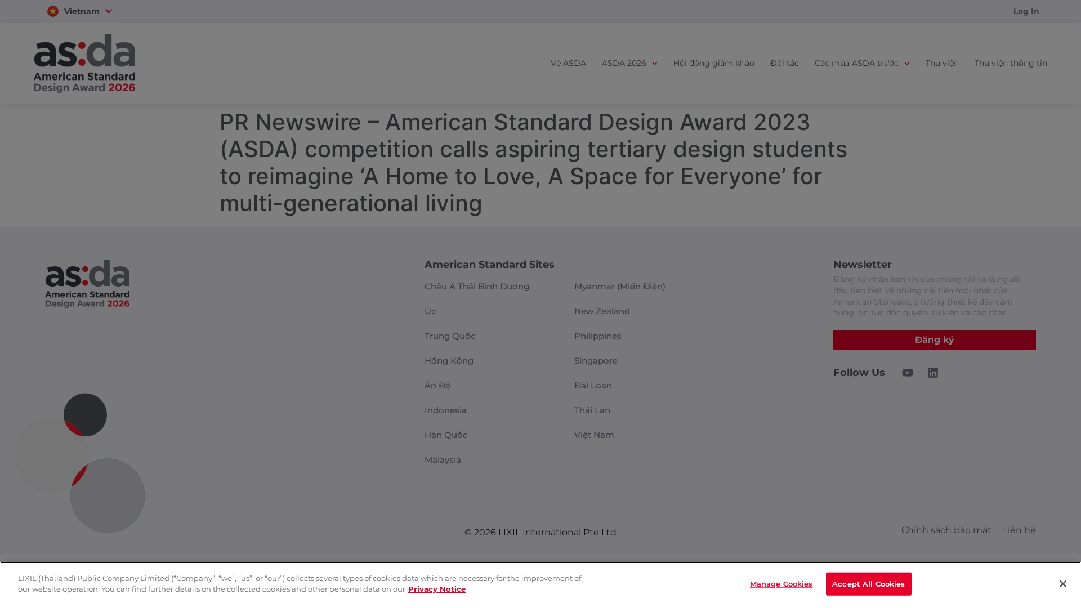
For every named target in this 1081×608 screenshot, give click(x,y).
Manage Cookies (781, 583)
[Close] (1063, 583)
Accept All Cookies (868, 583)
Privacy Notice (437, 588)
